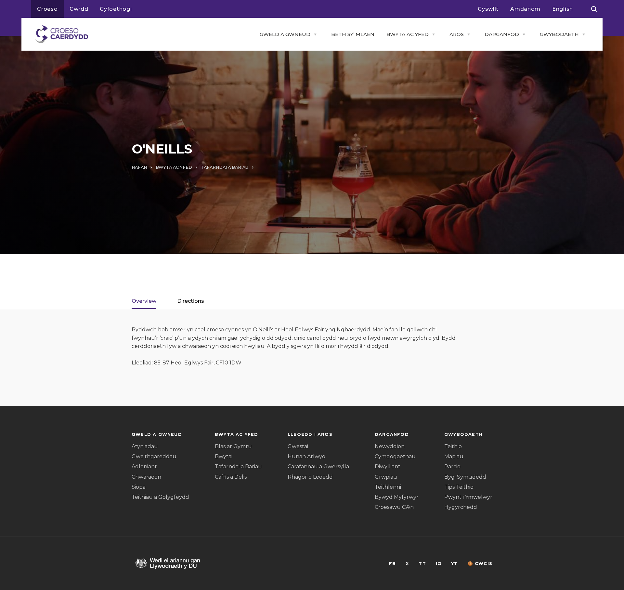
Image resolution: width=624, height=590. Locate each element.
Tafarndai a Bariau (238, 466)
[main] (312, 295)
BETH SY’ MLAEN (352, 34)
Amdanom (525, 9)
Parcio (452, 466)
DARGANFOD (502, 34)
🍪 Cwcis (480, 563)
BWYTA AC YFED (407, 34)
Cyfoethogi (116, 9)
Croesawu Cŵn (394, 507)
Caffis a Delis (231, 477)
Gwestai (298, 446)
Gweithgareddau (154, 456)
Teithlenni (388, 487)
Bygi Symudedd (465, 477)
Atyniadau (145, 446)
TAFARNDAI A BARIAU (224, 167)
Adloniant (144, 466)
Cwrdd (79, 9)
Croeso (47, 9)
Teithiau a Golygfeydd (160, 497)
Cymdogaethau (395, 456)
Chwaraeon (146, 477)
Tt (422, 563)
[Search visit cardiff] (594, 9)
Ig (438, 563)
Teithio (453, 446)
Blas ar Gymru (233, 446)
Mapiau (453, 456)
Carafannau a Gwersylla (318, 466)
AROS (456, 34)
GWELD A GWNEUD (285, 34)
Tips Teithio (459, 487)
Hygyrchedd (460, 507)
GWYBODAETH (559, 34)
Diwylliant (387, 466)
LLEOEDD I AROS (310, 434)
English (562, 9)
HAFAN (139, 167)
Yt (454, 563)
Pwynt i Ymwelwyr (468, 497)
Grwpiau (386, 477)
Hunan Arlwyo (306, 456)
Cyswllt (488, 9)
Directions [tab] (190, 301)
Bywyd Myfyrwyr (397, 497)
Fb (392, 563)
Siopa (139, 487)
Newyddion (390, 446)
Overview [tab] (144, 301)
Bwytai (223, 456)
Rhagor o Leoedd (310, 477)
